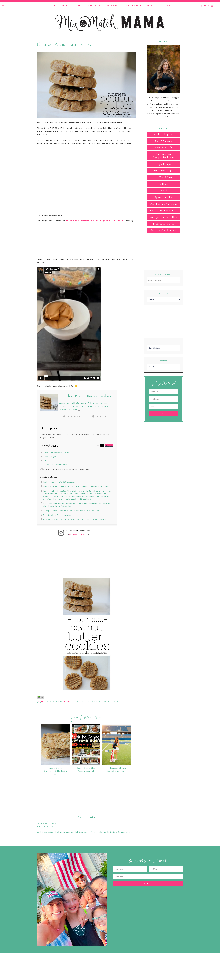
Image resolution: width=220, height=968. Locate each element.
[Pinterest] (209, 3)
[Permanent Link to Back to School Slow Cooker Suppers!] (86, 764)
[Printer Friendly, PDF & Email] (40, 697)
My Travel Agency (164, 134)
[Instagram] (212, 3)
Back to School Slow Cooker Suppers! (86, 769)
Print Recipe (74, 416)
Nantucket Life (163, 147)
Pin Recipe (101, 416)
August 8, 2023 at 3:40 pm (46, 826)
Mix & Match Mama (110, 22)
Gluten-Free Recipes (120, 701)
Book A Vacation (163, 140)
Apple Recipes (163, 164)
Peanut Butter (43, 703)
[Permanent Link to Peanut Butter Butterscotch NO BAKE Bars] (55, 764)
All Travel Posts (163, 177)
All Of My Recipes (44, 39)
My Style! (163, 190)
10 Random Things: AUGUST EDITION (116, 769)
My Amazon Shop (163, 197)
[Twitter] (205, 3)
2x (107, 445)
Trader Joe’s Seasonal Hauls (163, 217)
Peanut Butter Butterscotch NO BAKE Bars (55, 771)
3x (111, 445)
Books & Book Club (163, 223)
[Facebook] (202, 3)
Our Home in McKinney (163, 210)
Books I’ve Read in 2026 (163, 230)
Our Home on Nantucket (163, 203)
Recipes (163, 361)
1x (102, 445)
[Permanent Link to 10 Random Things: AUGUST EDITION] (116, 764)
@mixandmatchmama (77, 534)
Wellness (163, 183)
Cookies (107, 701)
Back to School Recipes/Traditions (87, 701)
